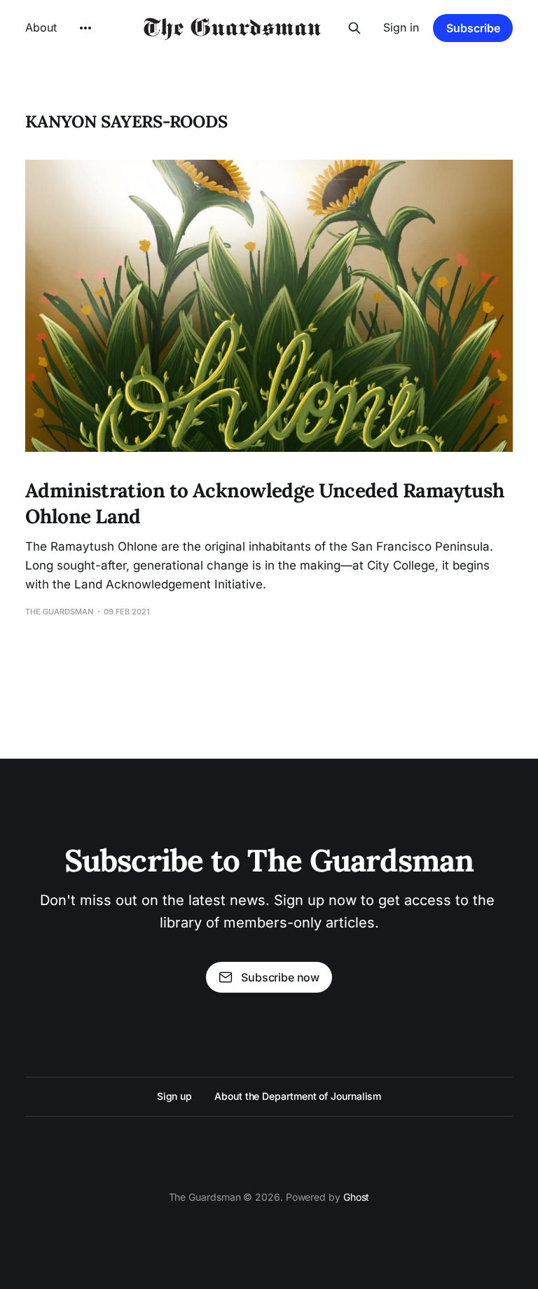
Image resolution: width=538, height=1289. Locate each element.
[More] (85, 28)
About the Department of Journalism (297, 1096)
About (41, 27)
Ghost (356, 1197)
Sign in (401, 27)
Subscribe (473, 28)
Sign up (174, 1096)
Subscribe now (280, 977)
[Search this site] (354, 28)
